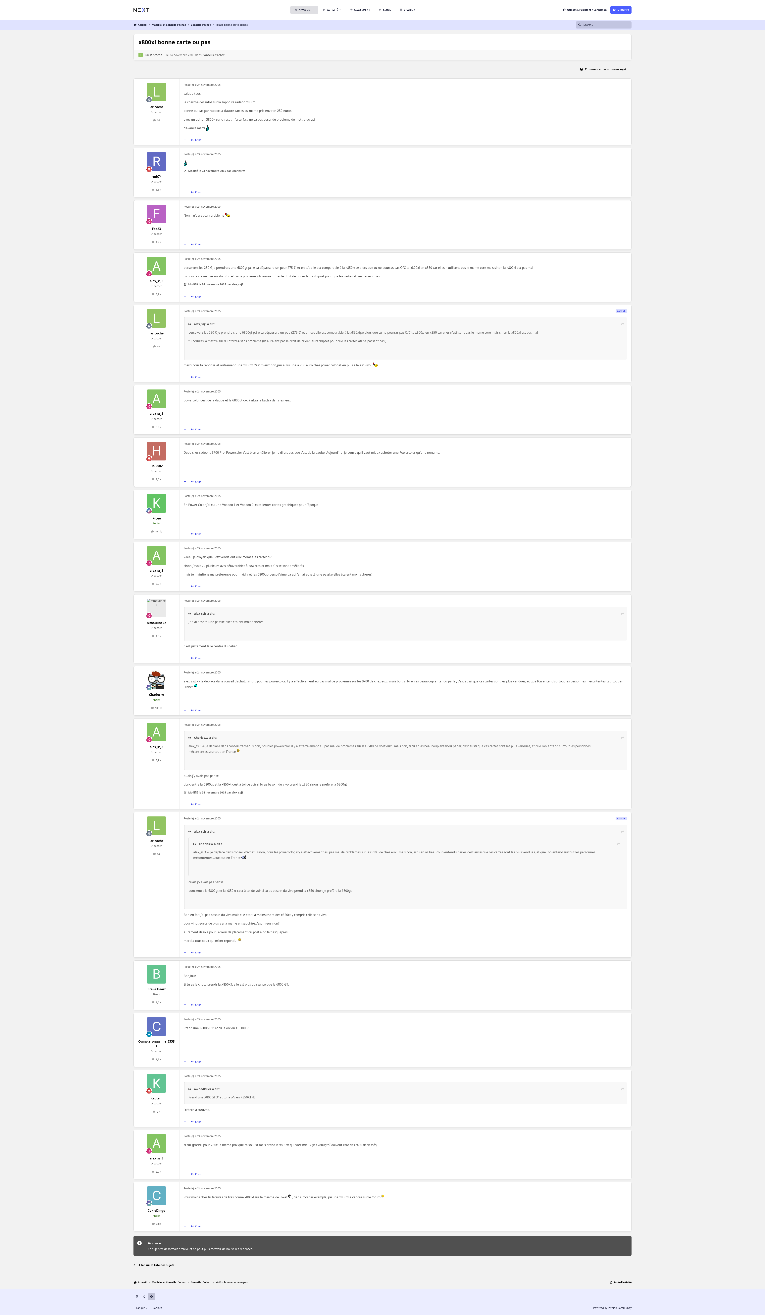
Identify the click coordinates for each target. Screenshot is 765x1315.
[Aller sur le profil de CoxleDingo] (156, 1195)
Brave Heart (156, 989)
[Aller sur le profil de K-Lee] (156, 503)
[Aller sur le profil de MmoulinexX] (156, 608)
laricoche (156, 55)
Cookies (157, 1308)
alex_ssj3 (156, 281)
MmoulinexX (156, 623)
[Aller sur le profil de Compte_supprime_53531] (156, 1026)
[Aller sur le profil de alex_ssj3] (156, 266)
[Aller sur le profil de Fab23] (156, 214)
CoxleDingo (156, 1211)
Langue (141, 1308)
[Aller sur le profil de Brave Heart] (156, 974)
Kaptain (157, 1098)
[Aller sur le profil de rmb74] (156, 161)
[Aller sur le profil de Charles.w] (156, 679)
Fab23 (156, 229)
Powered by (612, 1308)
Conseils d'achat (213, 55)
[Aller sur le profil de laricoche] (140, 55)
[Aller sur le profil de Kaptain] (156, 1083)
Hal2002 (156, 466)
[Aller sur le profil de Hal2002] (156, 451)
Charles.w (156, 695)
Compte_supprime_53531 (156, 1043)
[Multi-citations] (185, 140)
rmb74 (157, 176)
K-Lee (156, 518)
